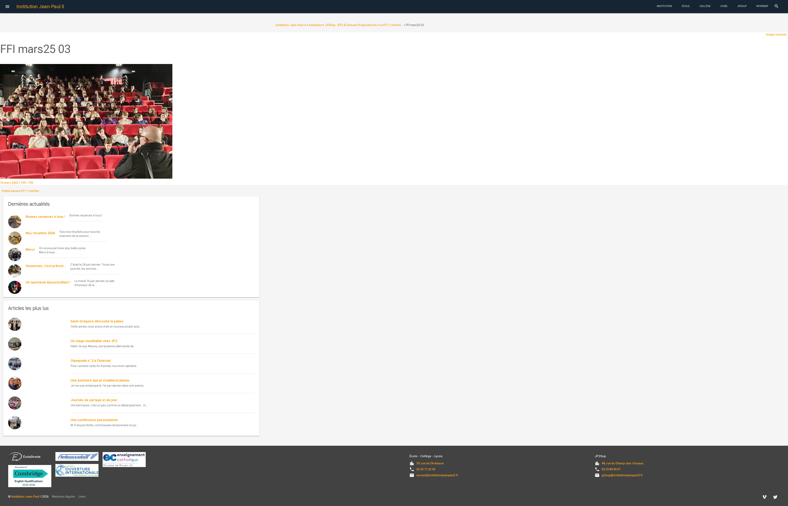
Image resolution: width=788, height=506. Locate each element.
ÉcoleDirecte (31, 456)
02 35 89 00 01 (611, 469)
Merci (30, 249)
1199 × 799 (26, 182)
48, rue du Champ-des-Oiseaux (622, 463)
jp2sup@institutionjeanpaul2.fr (622, 475)
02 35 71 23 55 (425, 469)
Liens (82, 496)
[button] (7, 7)
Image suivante (776, 34)
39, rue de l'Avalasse (430, 463)
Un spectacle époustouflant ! (48, 282)
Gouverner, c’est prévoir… (46, 266)
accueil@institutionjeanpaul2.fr (437, 475)
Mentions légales (63, 496)
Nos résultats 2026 (40, 233)
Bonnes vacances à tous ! (45, 217)
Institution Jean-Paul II (26, 496)
